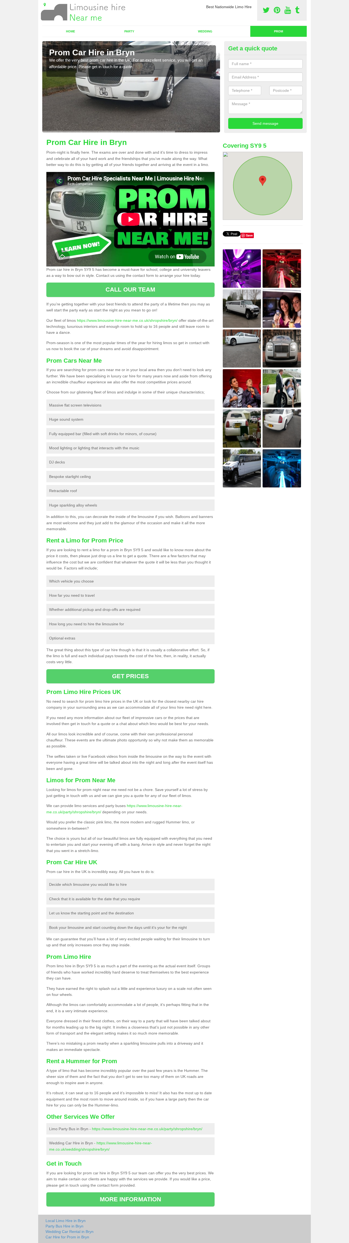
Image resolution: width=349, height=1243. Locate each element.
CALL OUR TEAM (130, 289)
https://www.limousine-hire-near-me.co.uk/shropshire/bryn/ (127, 320)
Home (70, 31)
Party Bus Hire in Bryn (64, 1226)
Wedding (205, 31)
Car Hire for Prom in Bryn (67, 1237)
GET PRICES (130, 676)
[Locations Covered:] (45, 5)
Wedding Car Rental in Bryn (70, 1231)
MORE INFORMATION (130, 1199)
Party (129, 31)
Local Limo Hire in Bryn (66, 1220)
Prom (278, 31)
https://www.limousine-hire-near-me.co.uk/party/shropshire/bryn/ (147, 1129)
